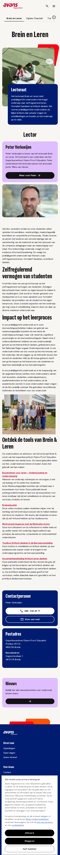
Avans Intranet (10, 757)
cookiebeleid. (18, 825)
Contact (7, 772)
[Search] (47, 6)
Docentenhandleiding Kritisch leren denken (24, 558)
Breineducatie (9, 505)
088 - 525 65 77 (32, 610)
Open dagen (9, 752)
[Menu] (54, 6)
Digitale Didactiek (34, 18)
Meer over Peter (27, 175)
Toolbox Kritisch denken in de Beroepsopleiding (27, 542)
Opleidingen (9, 748)
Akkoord (29, 832)
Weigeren (29, 841)
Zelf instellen (29, 848)
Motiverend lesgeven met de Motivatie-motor (26, 524)
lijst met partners (45, 822)
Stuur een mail (32, 619)
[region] (29, 815)
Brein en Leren (14, 18)
